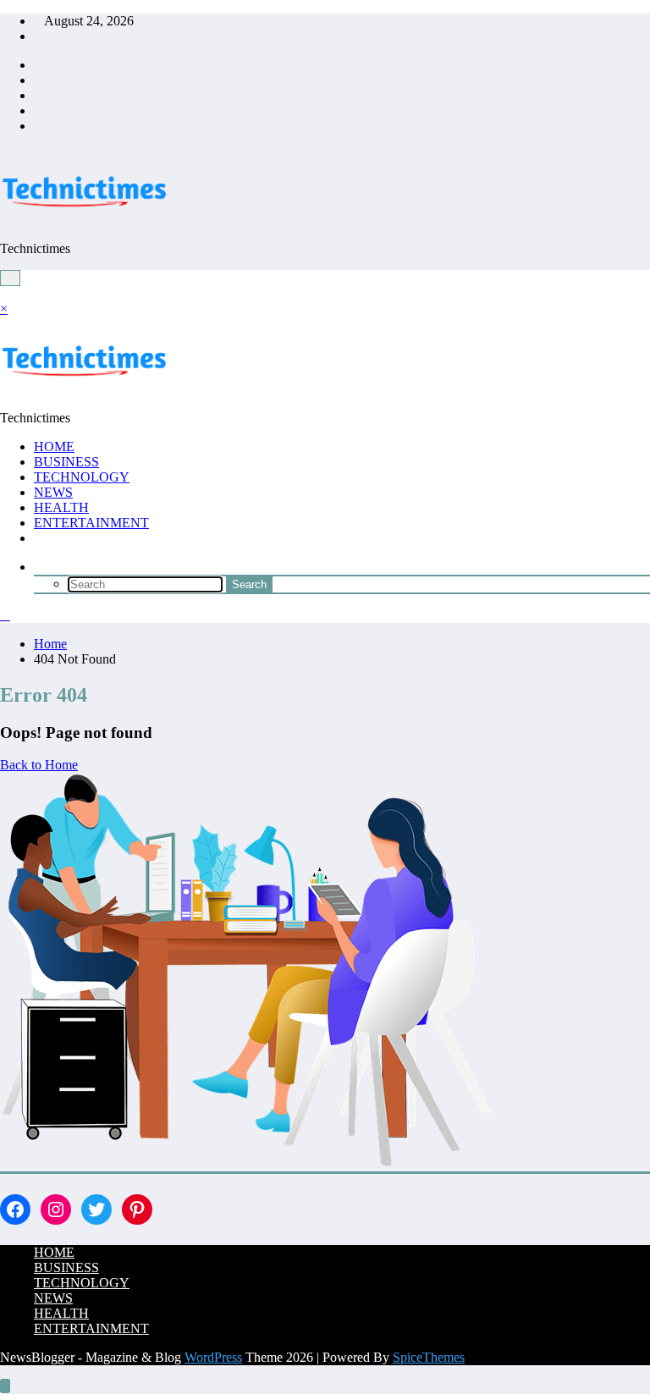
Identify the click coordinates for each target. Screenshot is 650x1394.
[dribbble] (39, 95)
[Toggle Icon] (5, 293)
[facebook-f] (39, 65)
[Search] (39, 566)
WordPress (213, 1357)
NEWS (53, 492)
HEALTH (61, 507)
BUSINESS (66, 462)
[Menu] (10, 278)
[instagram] (39, 110)
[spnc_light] (5, 615)
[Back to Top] (5, 1386)
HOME (54, 446)
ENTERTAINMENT (91, 522)
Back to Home (39, 765)
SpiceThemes (429, 1357)
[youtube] (39, 125)
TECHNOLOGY (81, 477)
